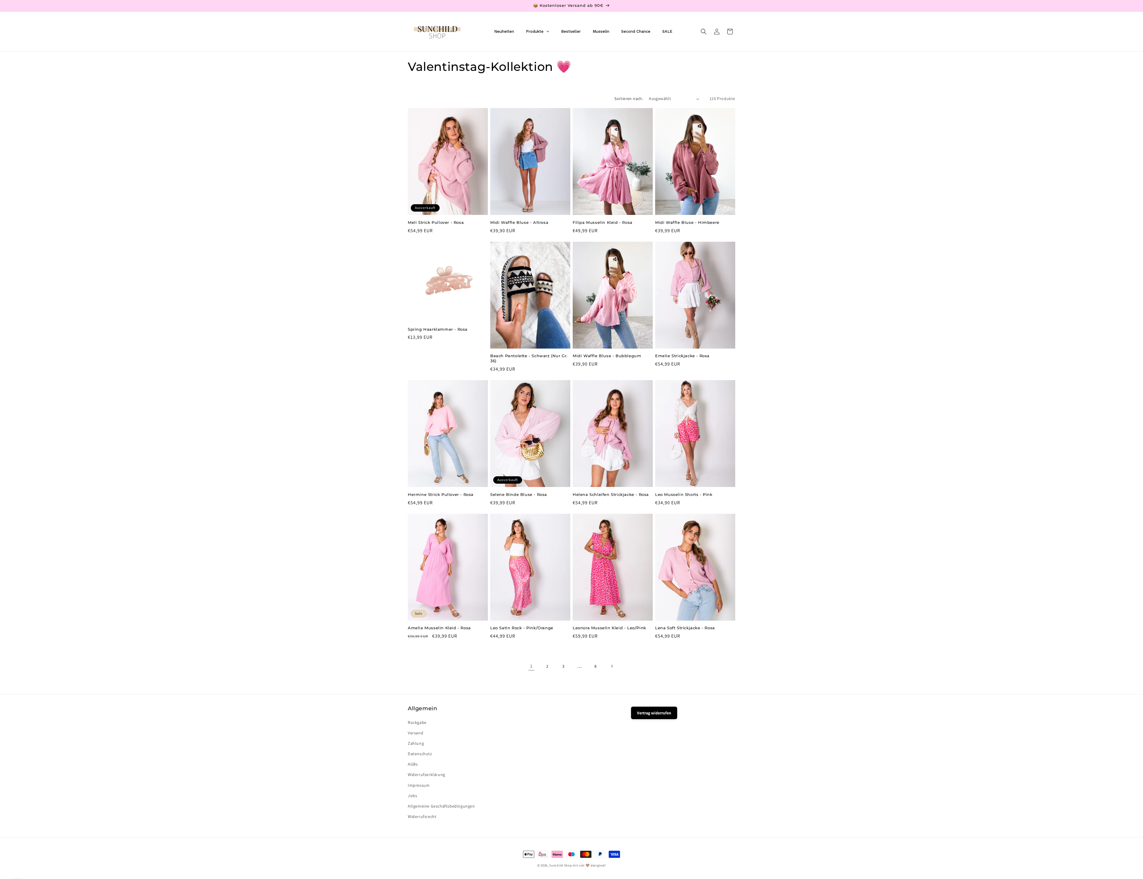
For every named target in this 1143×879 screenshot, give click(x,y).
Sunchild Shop (560, 865)
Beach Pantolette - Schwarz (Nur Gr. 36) (529, 358)
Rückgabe (417, 722)
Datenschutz (420, 753)
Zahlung (416, 743)
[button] (703, 31)
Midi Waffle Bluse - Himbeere (687, 222)
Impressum (419, 785)
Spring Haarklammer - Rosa (438, 329)
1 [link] (531, 666)
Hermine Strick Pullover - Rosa (441, 494)
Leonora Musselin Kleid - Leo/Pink (609, 627)
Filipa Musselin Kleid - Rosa (603, 222)
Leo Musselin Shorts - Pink (684, 494)
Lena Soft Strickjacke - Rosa (685, 627)
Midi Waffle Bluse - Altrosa (519, 222)
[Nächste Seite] (611, 666)
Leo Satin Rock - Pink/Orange (521, 627)
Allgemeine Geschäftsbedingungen (441, 806)
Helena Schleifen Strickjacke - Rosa (611, 494)
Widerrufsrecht (422, 816)
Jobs (412, 795)
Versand (415, 733)
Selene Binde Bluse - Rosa (518, 494)
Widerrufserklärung (426, 774)
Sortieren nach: (628, 98)
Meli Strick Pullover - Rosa (436, 222)
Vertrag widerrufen (654, 713)
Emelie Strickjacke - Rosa (682, 355)
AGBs (413, 764)
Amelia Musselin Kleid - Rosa (439, 627)
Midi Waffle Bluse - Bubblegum (607, 355)
